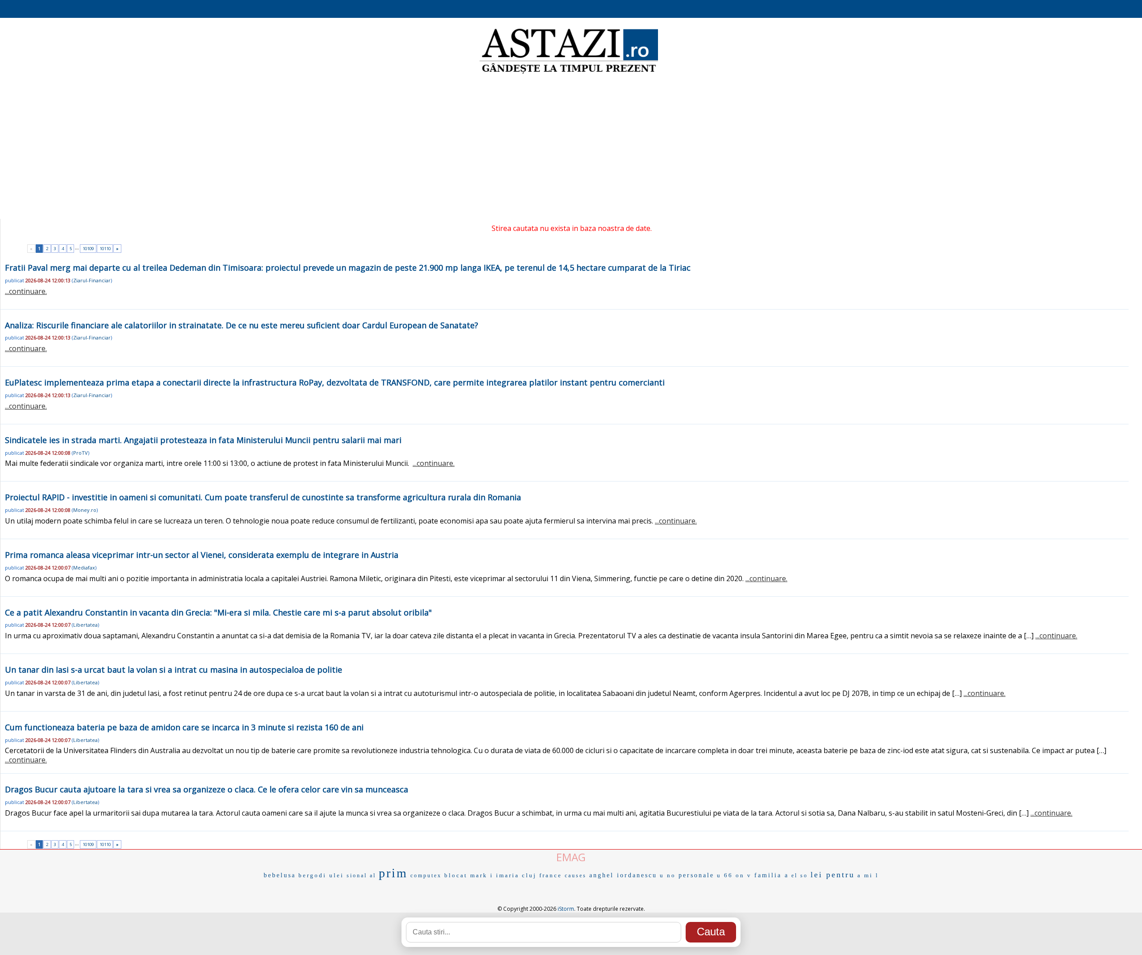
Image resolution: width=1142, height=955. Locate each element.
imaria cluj (516, 875)
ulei (336, 875)
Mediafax (84, 567)
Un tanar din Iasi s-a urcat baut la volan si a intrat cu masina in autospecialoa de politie (173, 669)
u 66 (725, 875)
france (550, 875)
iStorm (566, 909)
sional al (361, 875)
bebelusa (280, 875)
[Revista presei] (569, 73)
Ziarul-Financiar (92, 280)
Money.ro (84, 510)
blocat (456, 875)
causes (576, 875)
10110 (105, 248)
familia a (771, 875)
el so (799, 875)
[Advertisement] (571, 147)
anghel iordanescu (623, 875)
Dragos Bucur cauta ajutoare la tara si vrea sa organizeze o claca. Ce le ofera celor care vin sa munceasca (206, 789)
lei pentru (833, 874)
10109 (88, 248)
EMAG (571, 857)
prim (393, 873)
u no (668, 875)
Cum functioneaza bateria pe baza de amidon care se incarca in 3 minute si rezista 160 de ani (184, 727)
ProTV (80, 452)
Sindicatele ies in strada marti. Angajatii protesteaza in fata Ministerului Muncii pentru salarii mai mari (203, 440)
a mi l (868, 875)
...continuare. (26, 291)
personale (696, 875)
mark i (481, 875)
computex (426, 875)
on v (744, 875)
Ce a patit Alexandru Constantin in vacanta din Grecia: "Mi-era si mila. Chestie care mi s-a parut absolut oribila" (218, 612)
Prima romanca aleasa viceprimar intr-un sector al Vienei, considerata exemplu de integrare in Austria (201, 554)
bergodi (312, 875)
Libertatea (85, 624)
